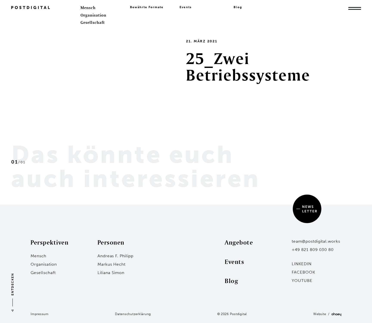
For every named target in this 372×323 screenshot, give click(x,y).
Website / (322, 314)
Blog (238, 7)
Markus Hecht (112, 264)
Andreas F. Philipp (115, 255)
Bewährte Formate (146, 7)
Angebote (239, 242)
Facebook (303, 272)
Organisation (93, 15)
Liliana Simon (111, 272)
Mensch (88, 7)
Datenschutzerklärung (133, 314)
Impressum (40, 314)
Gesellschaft (93, 22)
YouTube (302, 280)
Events (185, 7)
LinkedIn (302, 263)
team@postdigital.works (316, 241)
